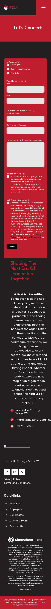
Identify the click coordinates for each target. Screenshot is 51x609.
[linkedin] (7, 472)
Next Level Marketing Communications (22, 602)
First (8, 83)
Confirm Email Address (16, 125)
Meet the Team (19, 520)
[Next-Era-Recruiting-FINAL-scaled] (11, 6)
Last (8, 95)
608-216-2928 (24, 426)
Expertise (15, 503)
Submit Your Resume (20, 69)
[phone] (22, 472)
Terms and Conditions (17, 483)
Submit (12, 246)
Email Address (13, 113)
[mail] (15, 472)
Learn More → (25, 589)
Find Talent (16, 73)
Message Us (16, 64)
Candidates (17, 515)
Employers (16, 509)
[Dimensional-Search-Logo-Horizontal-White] (25, 538)
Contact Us (16, 526)
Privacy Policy (12, 479)
